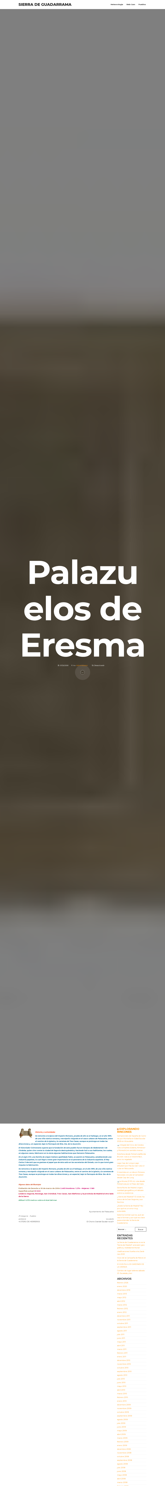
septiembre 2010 (124, 1371)
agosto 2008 (122, 1464)
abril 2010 (121, 1390)
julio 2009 (121, 1423)
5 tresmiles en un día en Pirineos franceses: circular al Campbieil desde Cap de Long (131, 1175)
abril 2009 (121, 1434)
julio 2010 (121, 1379)
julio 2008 (121, 1468)
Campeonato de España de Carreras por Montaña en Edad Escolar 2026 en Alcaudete (131, 1138)
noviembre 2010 (124, 1364)
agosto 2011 (122, 1331)
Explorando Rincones (128, 1130)
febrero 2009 (122, 1442)
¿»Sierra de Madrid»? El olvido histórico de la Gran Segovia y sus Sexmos (131, 1199)
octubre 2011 (122, 1323)
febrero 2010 (122, 1397)
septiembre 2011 (124, 1327)
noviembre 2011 (123, 1320)
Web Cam (130, 4)
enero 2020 (122, 1286)
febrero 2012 (122, 1308)
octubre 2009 (123, 1412)
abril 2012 (121, 1301)
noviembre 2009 (124, 1408)
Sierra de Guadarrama (45, 4)
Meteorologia (117, 4)
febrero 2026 (122, 1283)
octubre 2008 (123, 1456)
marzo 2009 (122, 1438)
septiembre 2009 (124, 1416)
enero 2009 (122, 1445)
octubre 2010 (122, 1368)
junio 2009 (121, 1427)
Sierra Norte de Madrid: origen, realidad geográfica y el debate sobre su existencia (130, 1190)
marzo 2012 (122, 1305)
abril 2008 (121, 1479)
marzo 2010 (122, 1394)
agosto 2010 (122, 1375)
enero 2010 (122, 1401)
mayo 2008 (122, 1475)
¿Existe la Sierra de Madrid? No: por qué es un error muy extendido (130, 1208)
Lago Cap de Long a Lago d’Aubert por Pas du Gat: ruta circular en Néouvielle (131, 1166)
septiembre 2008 (124, 1460)
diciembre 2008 (124, 1449)
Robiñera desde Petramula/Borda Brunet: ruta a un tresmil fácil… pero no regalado (131, 1156)
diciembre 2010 (123, 1360)
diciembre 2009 (124, 1405)
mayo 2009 (122, 1431)
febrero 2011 (122, 1353)
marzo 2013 (122, 1294)
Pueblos (142, 4)
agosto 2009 (122, 1419)
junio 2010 (121, 1382)
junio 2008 (121, 1471)
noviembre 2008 (124, 1453)
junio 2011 (121, 1338)
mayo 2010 (121, 1386)
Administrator (82, 665)
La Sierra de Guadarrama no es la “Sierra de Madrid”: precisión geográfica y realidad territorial (131, 1245)
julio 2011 (120, 1334)
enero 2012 (121, 1312)
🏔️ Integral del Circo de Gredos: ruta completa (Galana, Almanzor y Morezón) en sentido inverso (131, 1147)
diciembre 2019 (123, 1290)
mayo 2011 (121, 1342)
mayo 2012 (121, 1297)
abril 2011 (121, 1345)
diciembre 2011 (123, 1316)
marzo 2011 (121, 1349)
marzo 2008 (122, 1482)
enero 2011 (121, 1357)
